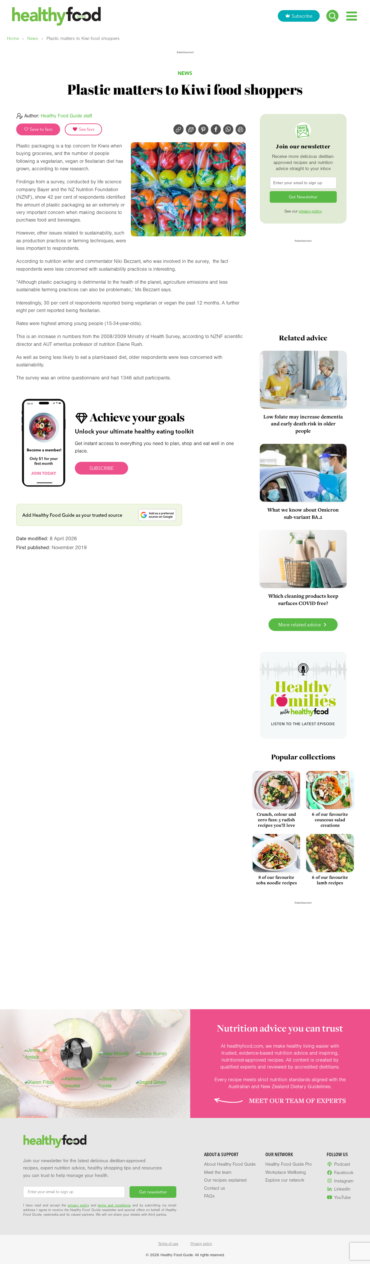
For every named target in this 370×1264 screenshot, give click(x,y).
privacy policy (310, 211)
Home (13, 38)
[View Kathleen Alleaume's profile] (76, 1082)
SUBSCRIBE (101, 468)
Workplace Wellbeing (285, 1172)
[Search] (332, 16)
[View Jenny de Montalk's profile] (39, 1054)
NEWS (185, 73)
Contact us (214, 1188)
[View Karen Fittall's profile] (39, 1082)
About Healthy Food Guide (230, 1164)
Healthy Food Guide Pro (288, 1164)
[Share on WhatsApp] (228, 129)
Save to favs (41, 129)
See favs (86, 129)
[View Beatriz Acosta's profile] (114, 1082)
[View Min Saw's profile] (76, 1054)
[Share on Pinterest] (203, 129)
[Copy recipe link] (178, 129)
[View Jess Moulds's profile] (113, 1053)
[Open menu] (351, 16)
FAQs (209, 1196)
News (32, 38)
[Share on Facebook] (216, 129)
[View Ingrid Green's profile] (151, 1082)
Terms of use (168, 1244)
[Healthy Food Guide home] (55, 1141)
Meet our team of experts (297, 1100)
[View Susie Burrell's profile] (151, 1053)
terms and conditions (114, 1205)
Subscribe (302, 16)
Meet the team (218, 1172)
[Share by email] (191, 129)
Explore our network (284, 1180)
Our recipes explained (225, 1180)
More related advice (300, 625)
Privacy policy (201, 1244)
